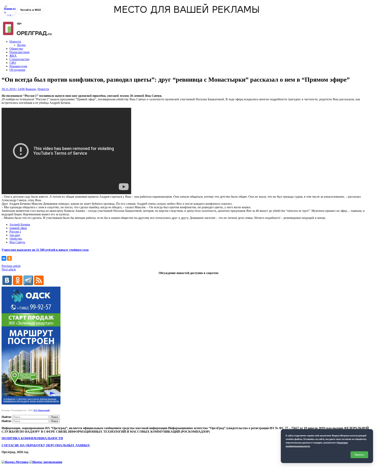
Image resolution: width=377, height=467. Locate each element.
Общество (16, 48)
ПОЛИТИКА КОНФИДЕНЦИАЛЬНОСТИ (32, 438)
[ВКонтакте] (4, 258)
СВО (12, 62)
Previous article (11, 266)
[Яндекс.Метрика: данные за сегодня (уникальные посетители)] (15, 462)
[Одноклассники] (9, 258)
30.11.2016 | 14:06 (13, 89)
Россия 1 (15, 231)
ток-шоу (14, 235)
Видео (21, 45)
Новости (15, 41)
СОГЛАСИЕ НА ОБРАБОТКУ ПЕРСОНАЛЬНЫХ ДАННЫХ (46, 445)
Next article (9, 269)
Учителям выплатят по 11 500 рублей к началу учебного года (45, 249)
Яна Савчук (17, 242)
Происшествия (19, 52)
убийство (15, 238)
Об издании (17, 69)
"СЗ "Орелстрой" (41, 410)
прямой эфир (18, 228)
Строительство (19, 59)
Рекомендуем (18, 66)
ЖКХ (13, 55)
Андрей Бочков (19, 224)
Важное (31, 89)
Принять (359, 454)
